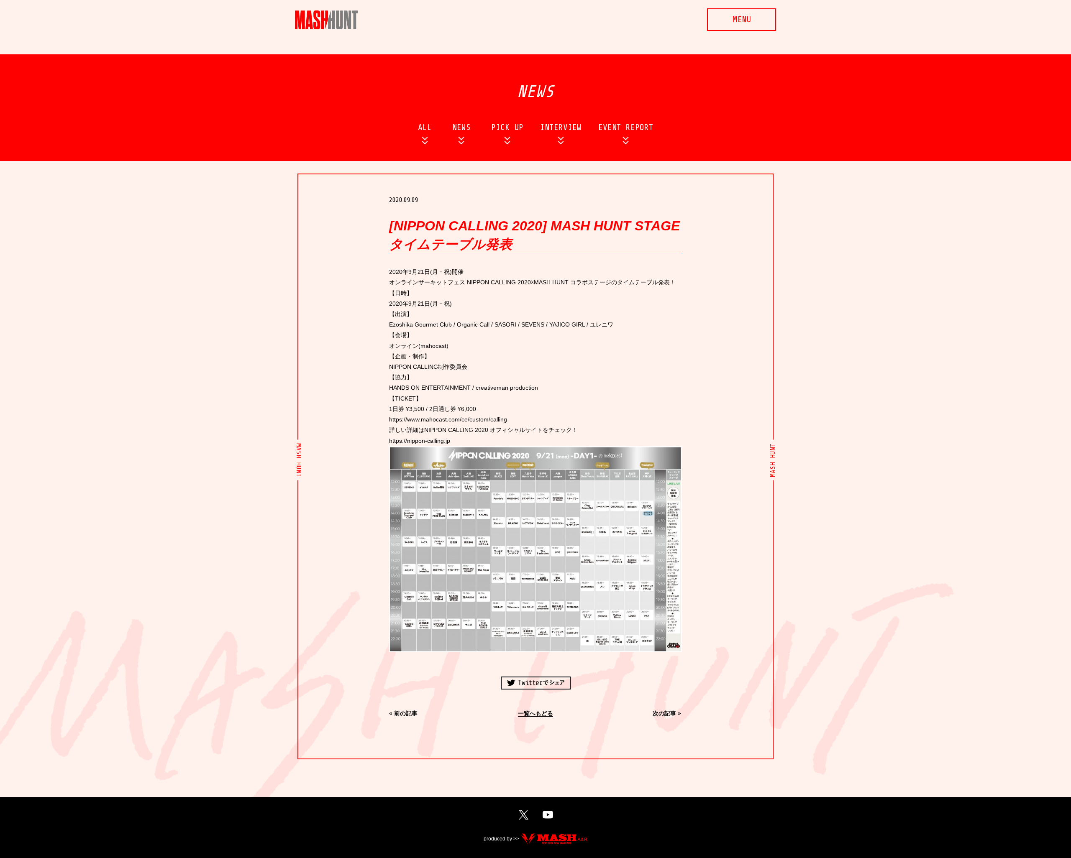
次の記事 (664, 713)
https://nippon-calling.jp (419, 440)
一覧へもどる (535, 713)
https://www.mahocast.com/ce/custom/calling (448, 419)
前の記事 (406, 713)
